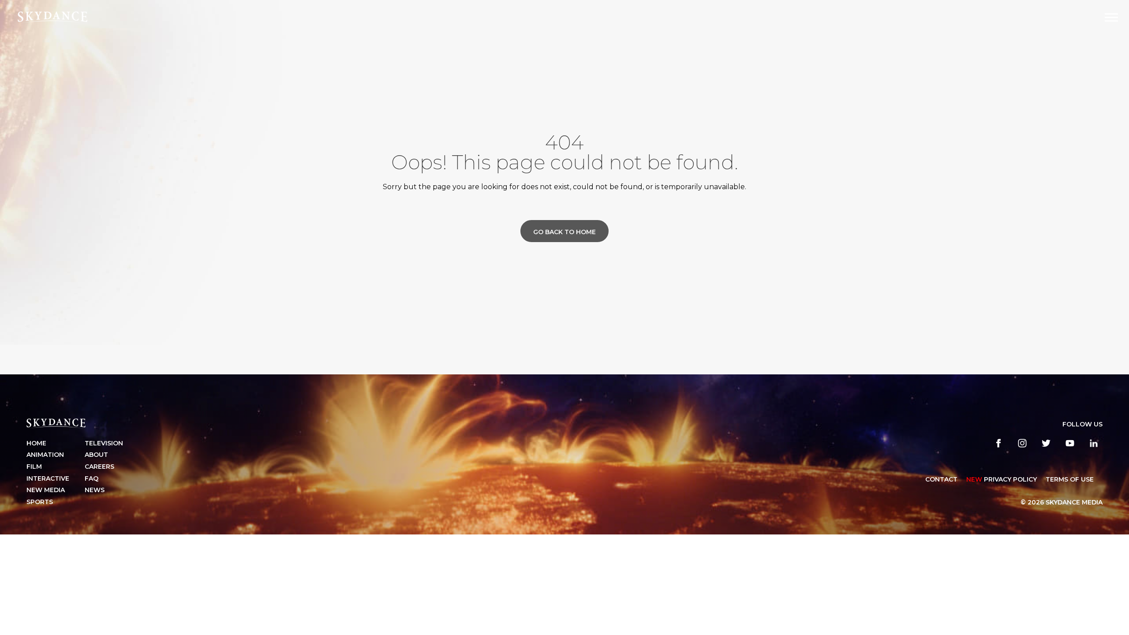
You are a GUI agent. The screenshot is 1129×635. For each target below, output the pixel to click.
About (96, 455)
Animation (45, 455)
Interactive (47, 478)
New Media (45, 490)
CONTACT (941, 479)
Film (34, 467)
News (95, 490)
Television (104, 443)
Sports (39, 502)
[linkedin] (1094, 443)
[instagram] (1022, 443)
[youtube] (1070, 443)
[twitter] (1046, 443)
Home (36, 443)
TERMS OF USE (1070, 479)
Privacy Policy (1001, 479)
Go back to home (564, 232)
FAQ (91, 478)
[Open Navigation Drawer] (1111, 17)
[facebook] (998, 443)
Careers (99, 467)
